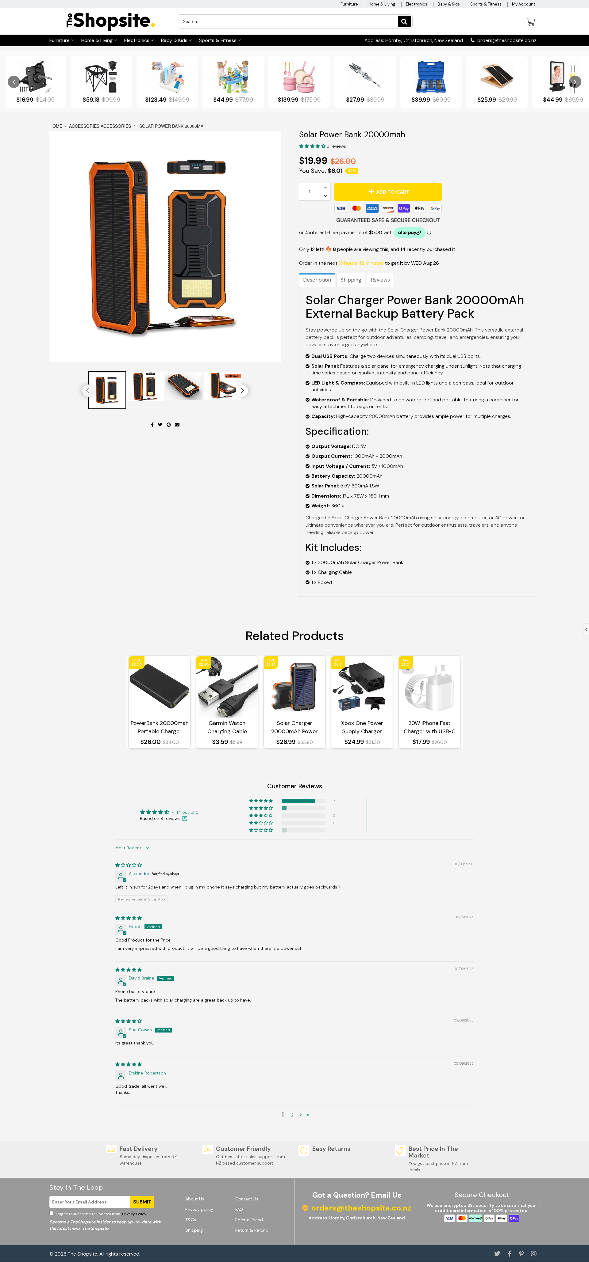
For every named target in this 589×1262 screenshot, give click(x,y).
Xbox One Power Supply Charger (362, 727)
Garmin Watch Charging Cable (227, 727)
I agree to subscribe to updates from (100, 1213)
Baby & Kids (449, 4)
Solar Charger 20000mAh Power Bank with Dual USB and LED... (294, 727)
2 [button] (292, 1115)
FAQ (239, 1209)
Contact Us (246, 1199)
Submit (142, 1202)
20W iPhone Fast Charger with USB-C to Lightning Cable (430, 727)
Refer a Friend (249, 1219)
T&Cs (190, 1219)
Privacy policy (199, 1209)
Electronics (416, 4)
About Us (194, 1199)
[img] (128, 865)
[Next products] (575, 82)
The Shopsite (82, 1254)
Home (56, 126)
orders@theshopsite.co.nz (506, 40)
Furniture (349, 4)
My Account (523, 4)
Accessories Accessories (100, 126)
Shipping (351, 279)
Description (317, 279)
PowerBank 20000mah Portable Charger (160, 727)
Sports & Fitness (486, 4)
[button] (313, 146)
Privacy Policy (133, 1213)
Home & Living (381, 4)
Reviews (380, 279)
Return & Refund (251, 1230)
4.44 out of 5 (185, 812)
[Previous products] (14, 82)
